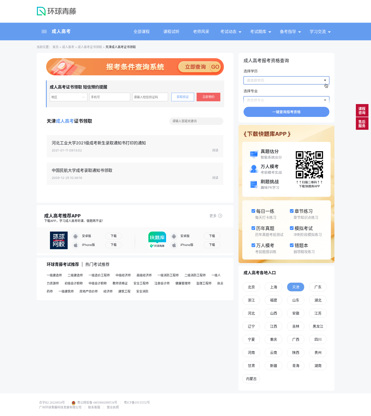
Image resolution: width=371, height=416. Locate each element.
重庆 (273, 339)
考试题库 (258, 31)
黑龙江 (318, 326)
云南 (273, 352)
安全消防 (142, 291)
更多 (213, 215)
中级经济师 (123, 275)
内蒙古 (251, 378)
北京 (251, 287)
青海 (295, 365)
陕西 (295, 352)
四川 (318, 339)
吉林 (295, 326)
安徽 (295, 313)
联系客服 (94, 407)
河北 (251, 313)
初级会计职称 (74, 283)
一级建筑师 (66, 291)
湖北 (318, 300)
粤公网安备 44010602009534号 (96, 402)
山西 (273, 313)
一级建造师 (54, 275)
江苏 (318, 313)
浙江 (251, 300)
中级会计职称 (98, 283)
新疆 (273, 365)
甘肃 (251, 365)
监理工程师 (203, 283)
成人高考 (61, 31)
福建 (273, 300)
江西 (273, 326)
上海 (273, 287)
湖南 (318, 365)
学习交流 (318, 31)
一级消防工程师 (168, 275)
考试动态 (228, 31)
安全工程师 (141, 283)
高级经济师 (144, 275)
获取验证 (183, 97)
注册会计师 (162, 283)
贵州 (318, 352)
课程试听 (171, 31)
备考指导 (288, 31)
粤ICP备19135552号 (137, 402)
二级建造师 (75, 275)
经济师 (108, 291)
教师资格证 (120, 283)
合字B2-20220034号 (52, 402)
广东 (318, 287)
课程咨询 (361, 110)
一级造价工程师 (99, 275)
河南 (251, 352)
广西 (295, 339)
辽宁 (251, 326)
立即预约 (208, 97)
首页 (55, 47)
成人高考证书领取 (90, 47)
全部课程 (142, 31)
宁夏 (251, 339)
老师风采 (201, 31)
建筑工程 (124, 291)
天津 (295, 287)
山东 (295, 300)
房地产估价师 (89, 291)
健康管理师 (183, 283)
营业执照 (113, 407)
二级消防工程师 (195, 275)
